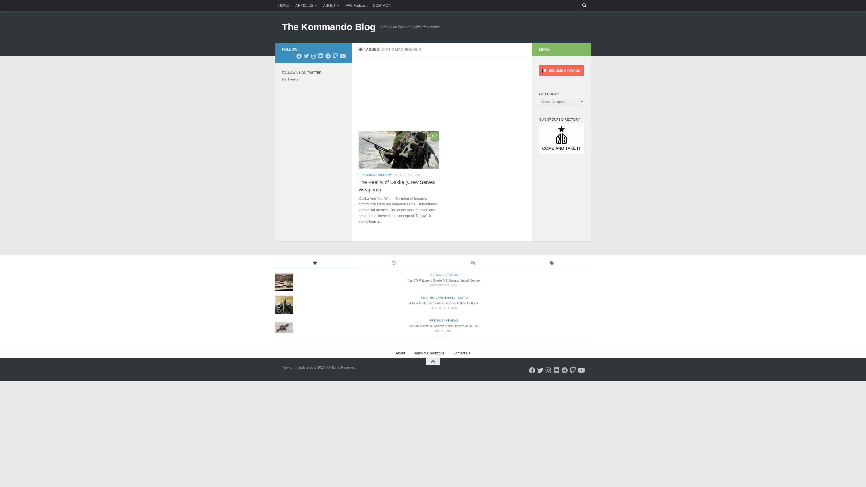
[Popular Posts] (314, 263)
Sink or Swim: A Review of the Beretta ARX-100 (444, 326)
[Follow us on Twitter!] (306, 56)
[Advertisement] (445, 97)
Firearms (367, 175)
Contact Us (461, 353)
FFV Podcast (355, 5)
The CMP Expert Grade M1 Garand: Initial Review (444, 280)
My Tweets (290, 79)
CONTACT (381, 5)
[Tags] (551, 263)
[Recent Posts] (393, 263)
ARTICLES (304, 5)
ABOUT (329, 5)
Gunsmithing (445, 297)
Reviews (451, 275)
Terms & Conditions (429, 353)
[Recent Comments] (472, 263)
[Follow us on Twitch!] (335, 56)
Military (385, 175)
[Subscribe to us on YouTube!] (342, 56)
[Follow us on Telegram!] (328, 56)
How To (462, 297)
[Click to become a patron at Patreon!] (561, 77)
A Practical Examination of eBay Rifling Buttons (443, 303)
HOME (283, 5)
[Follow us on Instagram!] (313, 56)
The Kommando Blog (329, 27)
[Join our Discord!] (320, 56)
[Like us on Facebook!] (299, 56)
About (400, 353)
